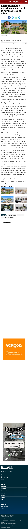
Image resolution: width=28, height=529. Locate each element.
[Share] (3, 35)
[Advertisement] (14, 285)
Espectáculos (4, 491)
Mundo (3, 497)
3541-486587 (5, 520)
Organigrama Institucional (6, 516)
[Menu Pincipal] (3, 2)
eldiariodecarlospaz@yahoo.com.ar (8, 523)
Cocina (3, 502)
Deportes (3, 488)
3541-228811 (12, 520)
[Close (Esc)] (1, 35)
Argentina (3, 486)
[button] (26, 2)
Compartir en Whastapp (16, 17)
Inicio (2, 479)
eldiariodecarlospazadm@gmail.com (9, 525)
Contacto (5, 473)
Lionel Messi (12, 215)
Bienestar (3, 511)
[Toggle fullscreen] (4, 35)
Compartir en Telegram (19, 17)
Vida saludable (5, 499)
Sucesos (3, 493)
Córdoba (3, 484)
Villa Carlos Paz (5, 506)
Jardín (2, 508)
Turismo (3, 495)
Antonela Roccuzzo (7, 217)
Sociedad (4, 44)
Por (12, 40)
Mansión (20, 215)
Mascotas (3, 504)
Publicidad (5, 474)
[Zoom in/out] (6, 35)
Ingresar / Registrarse (7, 471)
